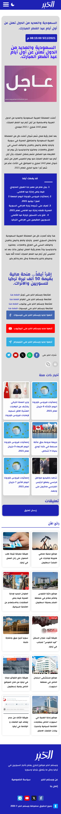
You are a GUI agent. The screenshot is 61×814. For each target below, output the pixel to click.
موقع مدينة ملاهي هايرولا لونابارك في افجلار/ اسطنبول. (48, 558)
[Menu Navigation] (6, 4)
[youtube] (27, 798)
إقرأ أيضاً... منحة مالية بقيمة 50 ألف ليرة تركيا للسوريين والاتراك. (30, 278)
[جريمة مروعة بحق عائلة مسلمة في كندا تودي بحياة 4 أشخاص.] (44, 430)
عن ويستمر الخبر (49, 779)
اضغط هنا (15, 294)
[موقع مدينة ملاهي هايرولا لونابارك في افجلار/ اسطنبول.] (45, 541)
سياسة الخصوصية (21, 779)
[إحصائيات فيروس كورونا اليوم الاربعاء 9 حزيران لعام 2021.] (16, 430)
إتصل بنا (54, 786)
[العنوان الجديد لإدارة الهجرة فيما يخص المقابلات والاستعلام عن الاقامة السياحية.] (16, 581)
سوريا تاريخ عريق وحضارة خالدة (17, 640)
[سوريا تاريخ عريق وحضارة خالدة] (16, 625)
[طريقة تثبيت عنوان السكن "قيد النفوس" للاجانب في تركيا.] (45, 625)
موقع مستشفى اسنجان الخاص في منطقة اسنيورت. (45, 682)
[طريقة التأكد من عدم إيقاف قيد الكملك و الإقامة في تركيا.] (16, 705)
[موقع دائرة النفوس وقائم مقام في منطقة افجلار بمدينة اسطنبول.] (45, 581)
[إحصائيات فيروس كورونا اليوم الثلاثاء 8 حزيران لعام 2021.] (44, 390)
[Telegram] (8, 355)
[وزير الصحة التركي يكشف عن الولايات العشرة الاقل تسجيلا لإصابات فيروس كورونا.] (16, 390)
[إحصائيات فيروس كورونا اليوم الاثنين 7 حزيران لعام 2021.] (16, 466)
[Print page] (55, 364)
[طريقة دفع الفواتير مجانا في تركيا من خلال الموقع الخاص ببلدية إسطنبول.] (16, 665)
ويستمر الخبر (23, 806)
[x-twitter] (34, 798)
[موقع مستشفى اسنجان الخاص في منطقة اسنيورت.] (45, 665)
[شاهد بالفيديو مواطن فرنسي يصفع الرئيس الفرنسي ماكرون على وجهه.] (44, 466)
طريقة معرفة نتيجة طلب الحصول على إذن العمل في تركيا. (16, 558)
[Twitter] (22, 355)
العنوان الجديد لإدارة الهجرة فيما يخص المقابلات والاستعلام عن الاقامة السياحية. (16, 600)
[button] (12, 5)
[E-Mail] (15, 355)
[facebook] (41, 798)
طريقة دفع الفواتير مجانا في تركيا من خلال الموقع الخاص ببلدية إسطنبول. (16, 682)
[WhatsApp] (29, 355)
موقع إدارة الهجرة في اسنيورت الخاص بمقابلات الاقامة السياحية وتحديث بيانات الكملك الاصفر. (45, 724)
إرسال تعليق (30, 510)
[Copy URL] (48, 364)
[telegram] (20, 798)
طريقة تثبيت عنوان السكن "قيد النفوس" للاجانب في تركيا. (45, 642)
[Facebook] (36, 355)
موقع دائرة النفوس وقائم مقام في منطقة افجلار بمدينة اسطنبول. (46, 598)
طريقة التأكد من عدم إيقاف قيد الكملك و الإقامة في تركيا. (18, 721)
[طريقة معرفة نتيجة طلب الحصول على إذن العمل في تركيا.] (16, 541)
